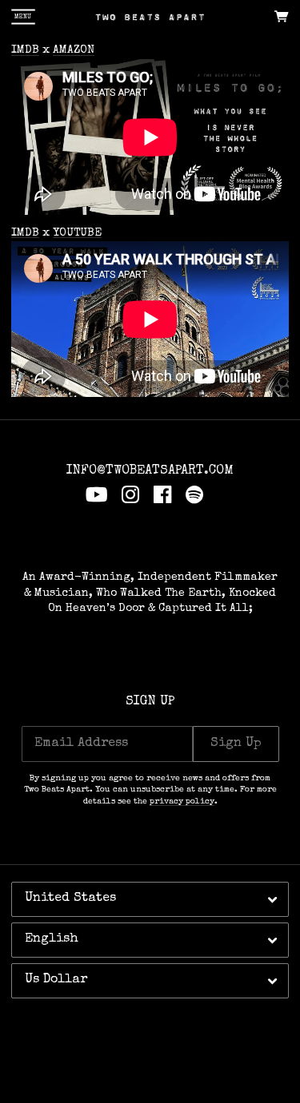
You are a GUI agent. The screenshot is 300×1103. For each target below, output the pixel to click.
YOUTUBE (77, 233)
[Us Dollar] (150, 980)
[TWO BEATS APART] (150, 17)
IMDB (25, 50)
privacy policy (182, 802)
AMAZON (73, 50)
